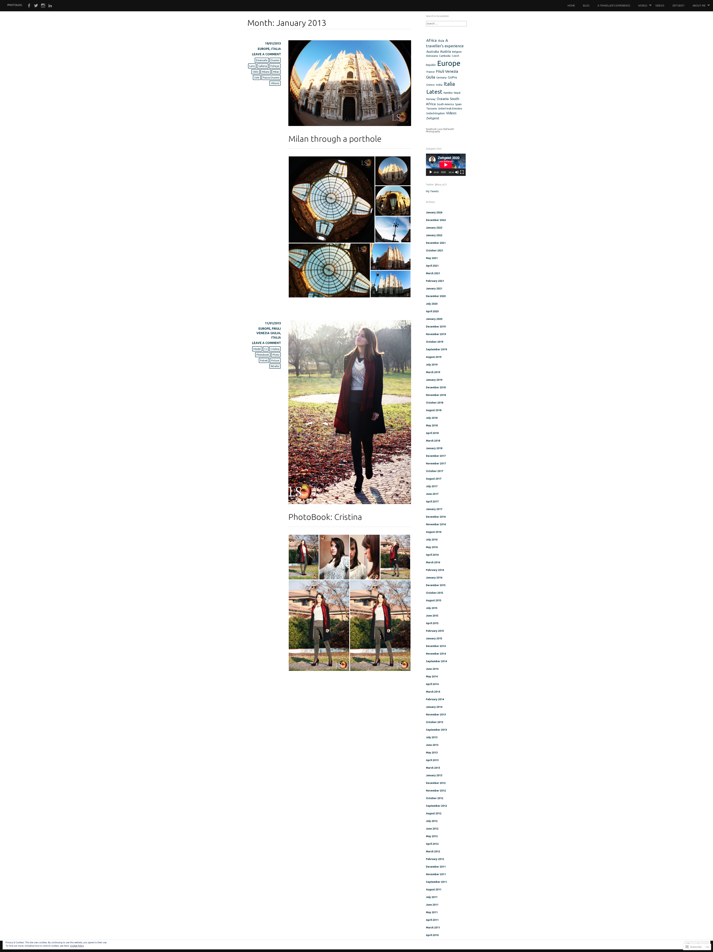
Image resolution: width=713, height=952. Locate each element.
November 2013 (436, 714)
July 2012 (431, 821)
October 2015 (434, 592)
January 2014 (434, 706)
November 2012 (436, 790)
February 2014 (435, 699)
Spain (458, 104)
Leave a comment (266, 54)
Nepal (457, 92)
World (642, 5)
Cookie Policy (77, 946)
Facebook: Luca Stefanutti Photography (440, 130)
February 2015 (435, 630)
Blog (586, 5)
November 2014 (436, 653)
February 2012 (435, 859)
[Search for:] (446, 23)
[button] (331, 199)
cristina (275, 349)
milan (276, 71)
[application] (446, 165)
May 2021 (432, 258)
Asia (441, 40)
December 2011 (436, 866)
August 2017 (433, 478)
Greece (430, 84)
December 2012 (436, 782)
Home (571, 5)
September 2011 (436, 881)
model (257, 349)
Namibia (448, 92)
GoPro (452, 77)
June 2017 (432, 493)
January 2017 (434, 509)
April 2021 (432, 265)
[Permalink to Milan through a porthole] (349, 125)
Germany (441, 77)
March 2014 (433, 691)
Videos (659, 5)
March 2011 (433, 927)
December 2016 (436, 516)
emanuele (262, 60)
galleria (262, 66)
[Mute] (457, 172)
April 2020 (432, 311)
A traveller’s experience (614, 5)
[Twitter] (36, 6)
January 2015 (434, 638)
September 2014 (436, 661)
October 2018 (434, 402)
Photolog (14, 4)
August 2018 (433, 410)
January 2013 (434, 775)
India (439, 84)
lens (252, 66)
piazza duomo (271, 77)
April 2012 (432, 843)
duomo (275, 60)
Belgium (457, 51)
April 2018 (432, 433)
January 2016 (434, 577)
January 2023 (434, 227)
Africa (431, 40)
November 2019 (436, 334)
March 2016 (433, 562)
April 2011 (432, 919)
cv (265, 349)
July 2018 (431, 417)
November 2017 (436, 463)
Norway (430, 99)
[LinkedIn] (50, 6)
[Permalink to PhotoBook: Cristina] (349, 503)
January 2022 (434, 235)
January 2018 (434, 448)
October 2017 (434, 471)
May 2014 (432, 676)
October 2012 (434, 798)
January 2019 (434, 379)
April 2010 (432, 935)
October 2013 (434, 722)
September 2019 (436, 349)
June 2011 (432, 904)
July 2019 (431, 364)
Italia (276, 48)
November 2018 (436, 395)
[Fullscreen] (462, 172)
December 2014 (436, 646)
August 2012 (433, 813)
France (430, 71)
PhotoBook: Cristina (325, 516)
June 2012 (432, 828)
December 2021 (436, 242)
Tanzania (431, 108)
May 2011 (432, 912)
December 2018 (436, 387)
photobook (262, 354)
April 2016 (432, 554)
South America (445, 104)
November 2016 (436, 524)
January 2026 (434, 212)
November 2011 (436, 874)
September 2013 (436, 729)
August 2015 (433, 600)
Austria (445, 51)
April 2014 (432, 684)
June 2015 (432, 615)
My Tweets (432, 191)
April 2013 (432, 760)
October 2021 (434, 250)
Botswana (432, 55)
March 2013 (433, 767)
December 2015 (436, 585)
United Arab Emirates (450, 108)
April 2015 (432, 623)
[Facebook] (29, 6)
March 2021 (433, 273)
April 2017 (432, 501)
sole (256, 77)
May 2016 (432, 547)
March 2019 (433, 372)
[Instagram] (43, 6)
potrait (264, 360)
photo (275, 354)
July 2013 (431, 737)
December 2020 (436, 296)
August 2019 (433, 356)
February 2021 (435, 280)
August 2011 (433, 889)
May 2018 (432, 425)
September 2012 (436, 805)
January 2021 (434, 288)
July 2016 (431, 539)
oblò (255, 71)
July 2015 (431, 608)
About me (699, 5)
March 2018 (433, 440)
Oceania (443, 99)
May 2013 (432, 752)
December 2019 (436, 326)
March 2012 (433, 851)
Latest (434, 92)
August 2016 (433, 531)
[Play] (431, 172)
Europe (264, 48)
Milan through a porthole (335, 138)
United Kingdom (435, 113)
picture (275, 360)
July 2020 (431, 303)
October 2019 (434, 341)
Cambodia (444, 55)
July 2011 (431, 897)
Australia (432, 51)
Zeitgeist (678, 5)
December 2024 (436, 220)
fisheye (274, 66)
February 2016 (435, 569)
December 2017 (436, 455)
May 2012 (432, 836)
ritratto (275, 366)
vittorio (275, 83)
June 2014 (432, 668)
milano (266, 71)
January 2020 (434, 318)
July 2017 (431, 486)
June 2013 (432, 744)
